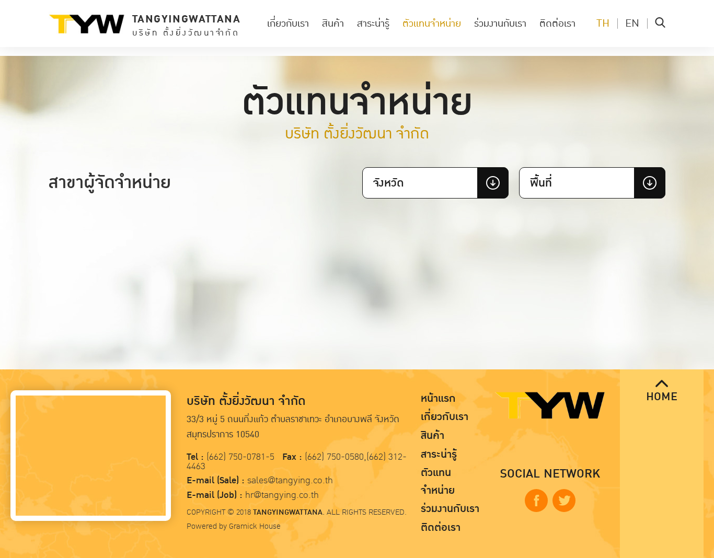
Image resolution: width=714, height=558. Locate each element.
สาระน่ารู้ (373, 23)
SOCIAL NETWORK (550, 474)
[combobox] (435, 183)
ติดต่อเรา (557, 23)
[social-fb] (536, 500)
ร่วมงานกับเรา (500, 23)
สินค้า (333, 23)
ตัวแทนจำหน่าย (431, 23)
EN (632, 23)
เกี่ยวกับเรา (288, 23)
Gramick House (255, 526)
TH (602, 23)
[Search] (660, 23)
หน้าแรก (438, 399)
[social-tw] (563, 500)
